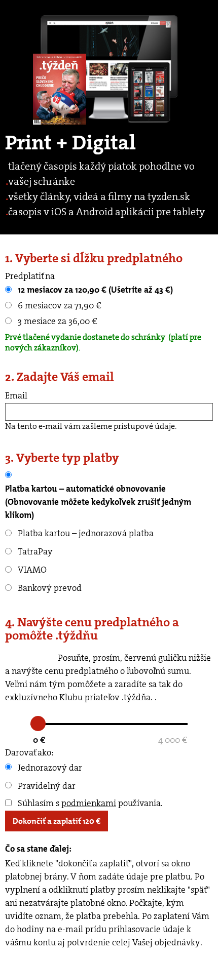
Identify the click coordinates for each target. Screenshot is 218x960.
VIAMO (31, 569)
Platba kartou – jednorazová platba (85, 533)
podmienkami (88, 803)
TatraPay (34, 551)
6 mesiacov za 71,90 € (58, 305)
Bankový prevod (49, 587)
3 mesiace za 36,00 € (56, 321)
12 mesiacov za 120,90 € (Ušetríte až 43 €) (94, 289)
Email (16, 395)
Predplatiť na (30, 276)
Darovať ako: (29, 752)
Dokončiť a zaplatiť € (56, 821)
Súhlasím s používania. (89, 803)
